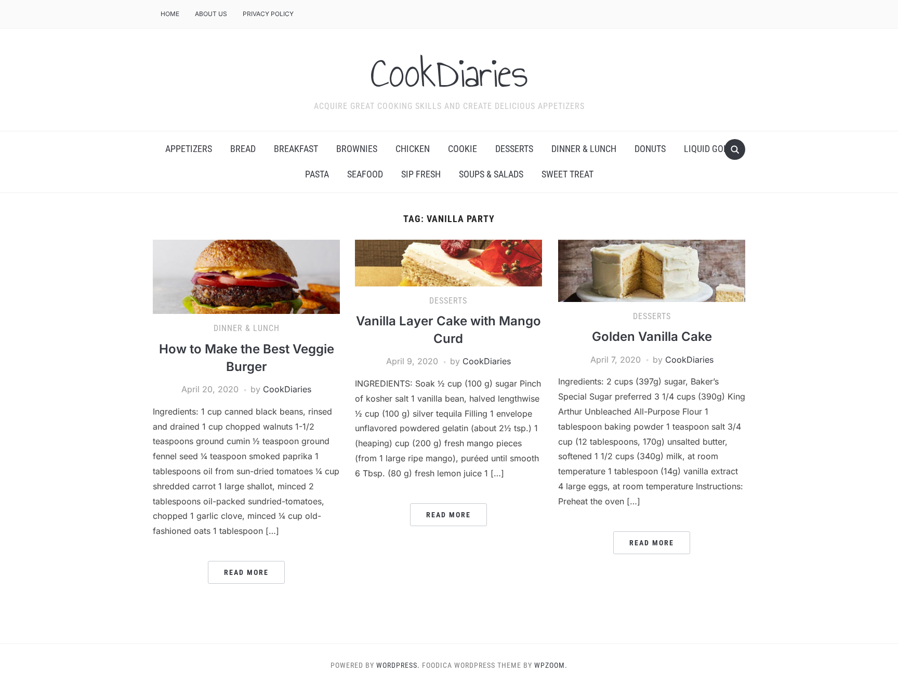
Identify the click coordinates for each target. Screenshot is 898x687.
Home (170, 14)
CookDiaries (449, 73)
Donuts (650, 148)
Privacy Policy (268, 14)
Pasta (317, 174)
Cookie (462, 148)
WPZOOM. (550, 665)
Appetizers (188, 148)
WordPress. (398, 665)
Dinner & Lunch (583, 148)
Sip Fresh (421, 174)
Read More (246, 572)
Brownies (356, 148)
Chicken (412, 148)
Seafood (365, 174)
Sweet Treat (567, 174)
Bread (243, 148)
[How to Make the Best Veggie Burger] (246, 276)
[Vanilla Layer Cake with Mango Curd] (448, 262)
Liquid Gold (708, 148)
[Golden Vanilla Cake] (651, 270)
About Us (211, 14)
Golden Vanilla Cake (652, 336)
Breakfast (296, 148)
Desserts (514, 148)
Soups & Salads (491, 174)
